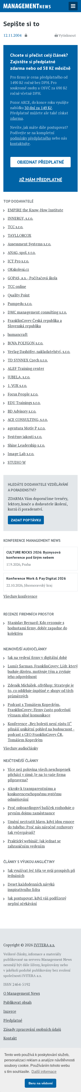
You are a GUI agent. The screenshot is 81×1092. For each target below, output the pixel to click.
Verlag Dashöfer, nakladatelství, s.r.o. (39, 351)
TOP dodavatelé (18, 201)
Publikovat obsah (17, 1002)
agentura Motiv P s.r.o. (26, 428)
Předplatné (12, 1020)
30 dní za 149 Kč (38, 107)
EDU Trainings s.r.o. (24, 402)
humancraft (18, 334)
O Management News (21, 993)
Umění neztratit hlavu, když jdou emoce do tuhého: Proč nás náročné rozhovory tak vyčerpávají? (41, 827)
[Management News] (27, 5)
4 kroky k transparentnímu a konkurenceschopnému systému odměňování (34, 794)
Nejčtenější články (20, 760)
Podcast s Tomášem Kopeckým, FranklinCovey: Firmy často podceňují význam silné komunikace (39, 710)
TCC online (17, 286)
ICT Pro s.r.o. (18, 261)
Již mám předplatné (40, 180)
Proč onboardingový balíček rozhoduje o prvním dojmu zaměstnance (41, 810)
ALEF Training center (26, 368)
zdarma (16, 118)
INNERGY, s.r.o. (20, 218)
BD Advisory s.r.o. (22, 411)
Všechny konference (20, 596)
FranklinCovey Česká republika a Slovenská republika (35, 323)
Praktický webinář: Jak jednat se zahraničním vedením (34, 844)
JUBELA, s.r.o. (19, 377)
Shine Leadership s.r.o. (26, 445)
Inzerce (9, 1011)
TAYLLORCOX (19, 235)
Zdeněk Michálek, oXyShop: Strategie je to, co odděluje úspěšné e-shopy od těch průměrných (41, 691)
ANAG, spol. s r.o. (22, 252)
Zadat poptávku (26, 520)
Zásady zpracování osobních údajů (32, 1029)
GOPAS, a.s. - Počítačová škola (32, 278)
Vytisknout (67, 35)
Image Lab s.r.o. (21, 453)
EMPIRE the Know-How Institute (35, 210)
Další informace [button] (44, 1072)
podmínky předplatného (30, 138)
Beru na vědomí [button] (41, 1083)
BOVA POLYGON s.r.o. (25, 343)
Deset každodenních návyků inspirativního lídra (31, 887)
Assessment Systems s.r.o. (29, 244)
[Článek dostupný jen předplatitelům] (26, 35)
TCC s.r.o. (15, 226)
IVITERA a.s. (44, 945)
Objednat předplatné (40, 162)
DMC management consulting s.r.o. (37, 312)
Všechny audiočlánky (20, 748)
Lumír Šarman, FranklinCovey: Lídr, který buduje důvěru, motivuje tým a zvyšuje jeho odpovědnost (43, 671)
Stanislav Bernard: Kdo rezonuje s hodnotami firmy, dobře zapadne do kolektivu (37, 628)
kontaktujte (20, 143)
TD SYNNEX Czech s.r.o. (28, 360)
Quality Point (19, 295)
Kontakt (10, 1038)
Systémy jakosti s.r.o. (25, 436)
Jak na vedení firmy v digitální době (37, 657)
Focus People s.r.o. (23, 394)
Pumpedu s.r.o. (20, 303)
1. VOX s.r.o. (17, 385)
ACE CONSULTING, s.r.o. (28, 419)
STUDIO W (17, 462)
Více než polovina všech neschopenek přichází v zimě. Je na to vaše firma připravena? (39, 775)
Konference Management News (32, 540)
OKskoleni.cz (18, 269)
